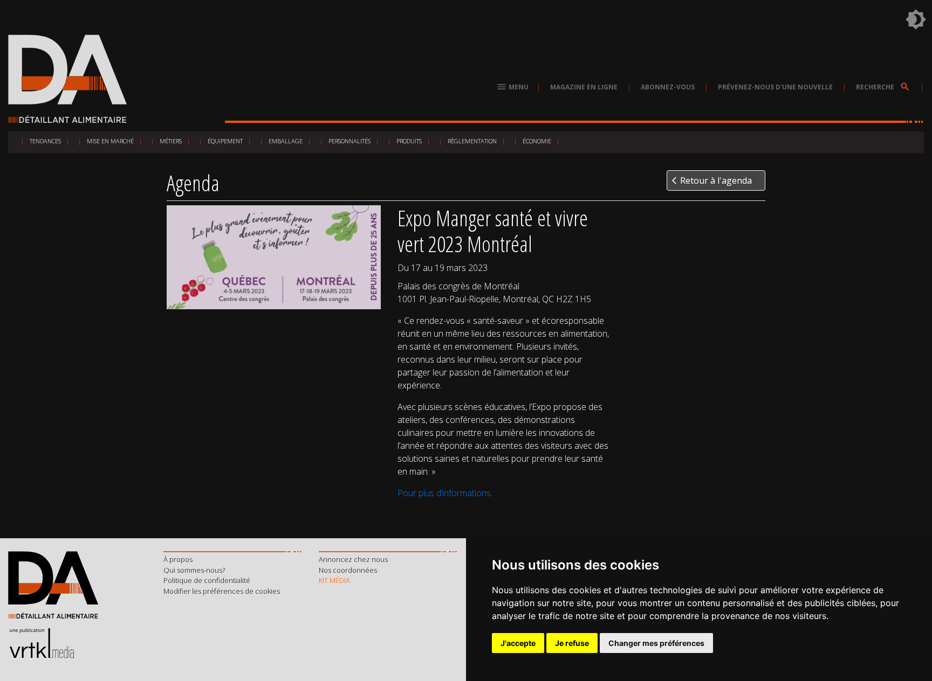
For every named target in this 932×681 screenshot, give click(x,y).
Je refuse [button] (572, 643)
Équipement (225, 141)
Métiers (171, 141)
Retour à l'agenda (712, 180)
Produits (409, 141)
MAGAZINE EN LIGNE (584, 87)
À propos (178, 559)
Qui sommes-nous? (194, 570)
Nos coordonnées (348, 570)
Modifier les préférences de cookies (221, 591)
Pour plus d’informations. (445, 493)
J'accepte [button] (518, 643)
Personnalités (349, 141)
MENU (512, 87)
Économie (537, 141)
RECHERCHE (883, 87)
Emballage (286, 141)
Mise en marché (110, 141)
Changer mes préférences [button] (656, 643)
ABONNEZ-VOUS (668, 87)
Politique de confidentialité (206, 580)
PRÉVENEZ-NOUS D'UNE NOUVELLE (775, 87)
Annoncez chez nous (353, 559)
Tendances (45, 141)
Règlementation (472, 141)
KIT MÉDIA (334, 580)
